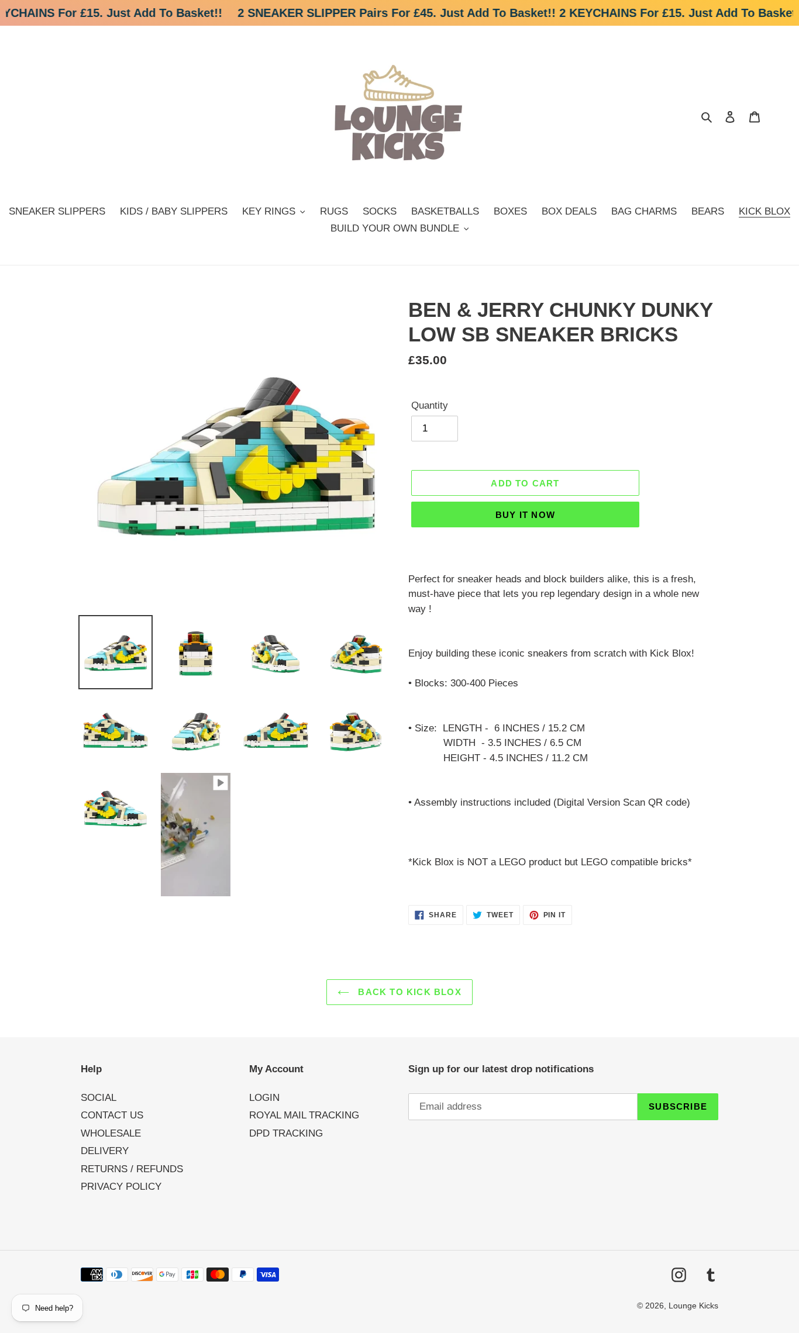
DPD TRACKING (286, 1133)
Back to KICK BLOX (408, 992)
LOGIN (264, 1097)
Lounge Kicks (693, 1305)
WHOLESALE (111, 1133)
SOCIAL (98, 1097)
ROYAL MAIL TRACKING (304, 1115)
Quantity (429, 405)
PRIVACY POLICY (121, 1186)
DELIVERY (105, 1150)
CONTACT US (112, 1115)
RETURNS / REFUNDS (132, 1169)
